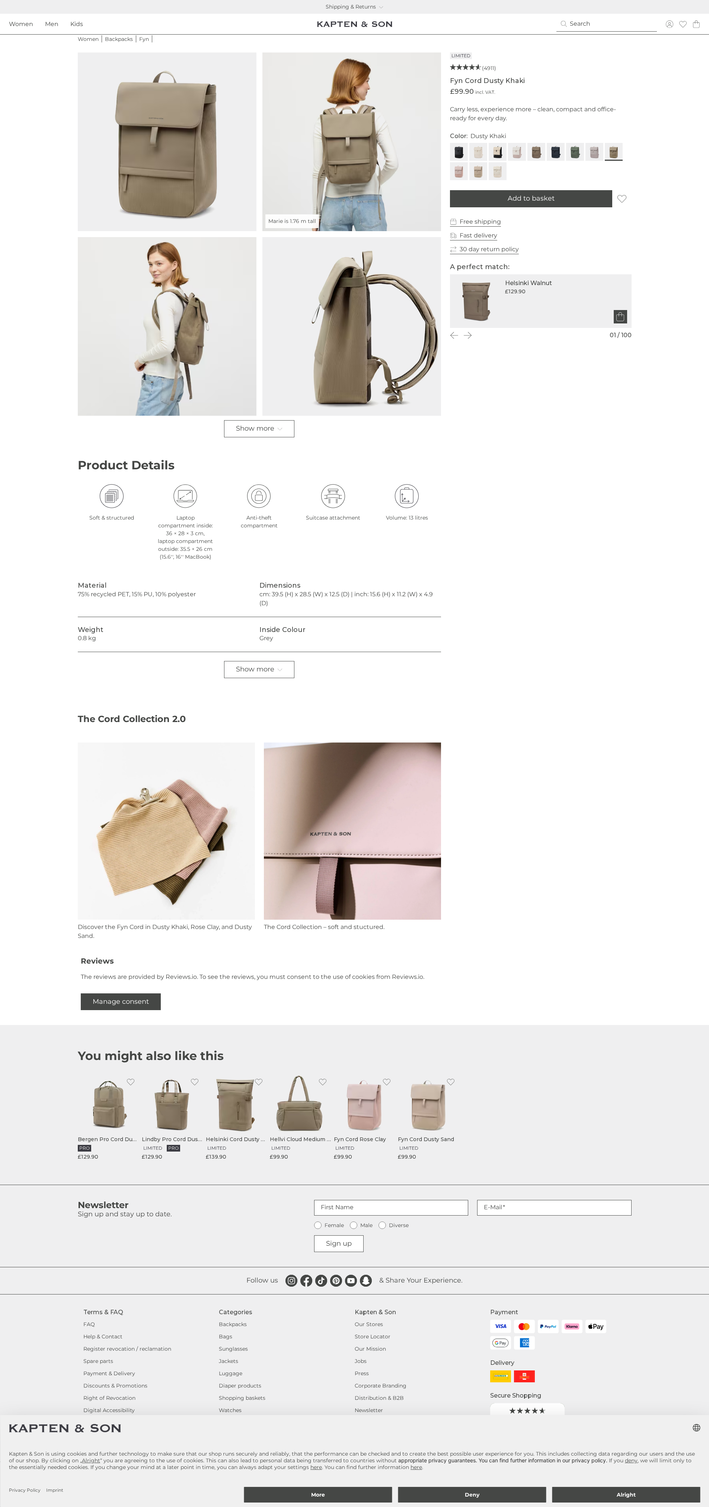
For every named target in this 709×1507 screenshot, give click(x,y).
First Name (337, 1207)
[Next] (467, 335)
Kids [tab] (76, 24)
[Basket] (696, 24)
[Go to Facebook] (306, 1281)
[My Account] (669, 24)
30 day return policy (489, 249)
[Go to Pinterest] (336, 1281)
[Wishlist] (683, 24)
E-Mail (493, 1207)
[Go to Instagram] (291, 1281)
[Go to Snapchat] (366, 1281)
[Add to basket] (620, 316)
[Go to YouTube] (351, 1281)
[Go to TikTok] (321, 1281)
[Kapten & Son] (354, 24)
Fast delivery (478, 235)
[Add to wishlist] (622, 198)
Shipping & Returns (351, 6)
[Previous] (454, 335)
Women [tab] (21, 24)
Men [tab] (51, 24)
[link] (108, 1117)
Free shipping (480, 221)
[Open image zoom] (167, 141)
